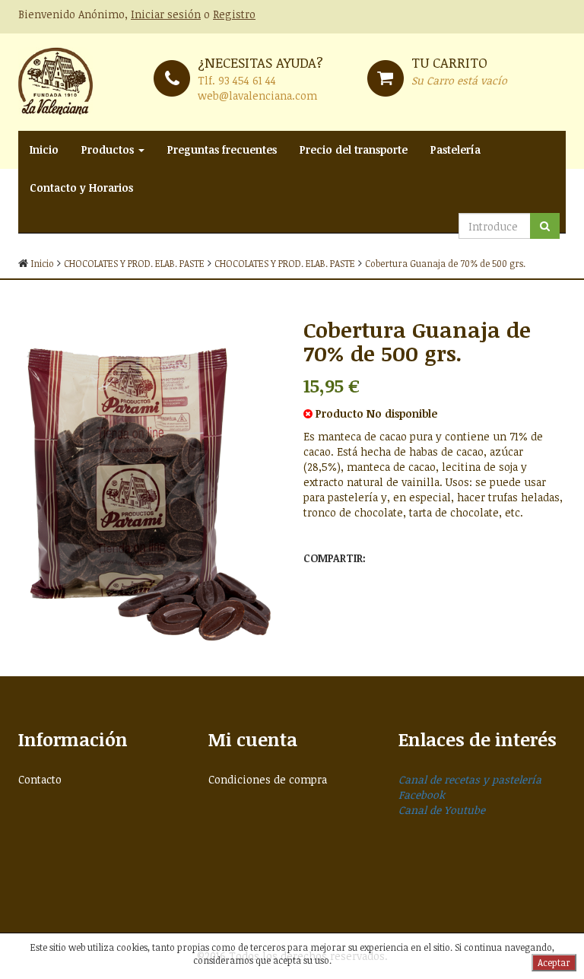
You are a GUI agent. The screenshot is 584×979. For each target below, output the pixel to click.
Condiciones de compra (267, 779)
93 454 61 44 (247, 80)
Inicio (44, 149)
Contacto (40, 779)
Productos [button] (109, 149)
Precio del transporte (354, 149)
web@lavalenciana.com (257, 95)
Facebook (421, 794)
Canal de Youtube (441, 810)
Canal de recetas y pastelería (469, 779)
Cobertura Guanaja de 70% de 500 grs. (445, 263)
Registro (234, 14)
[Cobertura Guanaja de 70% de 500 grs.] (149, 478)
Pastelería (455, 149)
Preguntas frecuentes (222, 149)
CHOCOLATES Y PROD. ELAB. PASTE (134, 263)
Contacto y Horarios (81, 187)
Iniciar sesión (166, 14)
